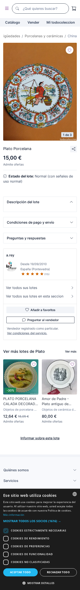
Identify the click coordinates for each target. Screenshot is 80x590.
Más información (13, 515)
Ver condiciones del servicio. (27, 333)
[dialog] (40, 539)
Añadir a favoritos (43, 310)
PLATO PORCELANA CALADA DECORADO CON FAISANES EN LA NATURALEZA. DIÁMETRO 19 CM (20, 401)
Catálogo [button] (12, 22)
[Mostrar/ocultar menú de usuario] (6, 8)
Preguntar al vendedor (43, 320)
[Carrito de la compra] (74, 8)
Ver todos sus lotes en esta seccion (34, 296)
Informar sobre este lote (40, 438)
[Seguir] (69, 50)
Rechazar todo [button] (58, 572)
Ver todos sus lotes (21, 288)
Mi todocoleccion (61, 22)
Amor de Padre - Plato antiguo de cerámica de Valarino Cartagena (59, 401)
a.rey (10, 255)
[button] (40, 201)
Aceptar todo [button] (20, 572)
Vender (33, 22)
